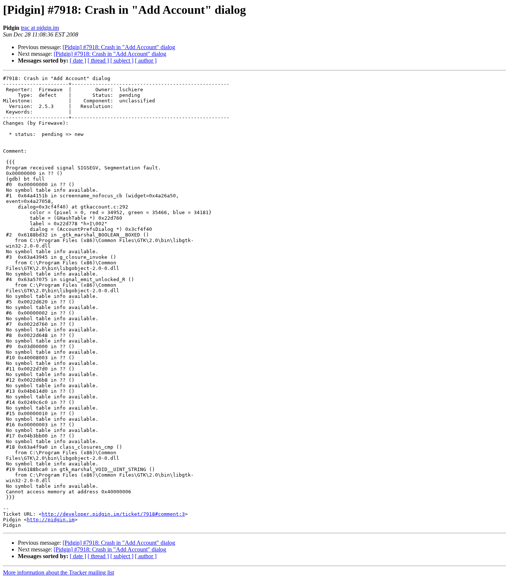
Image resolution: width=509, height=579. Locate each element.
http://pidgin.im (51, 519)
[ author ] (146, 60)
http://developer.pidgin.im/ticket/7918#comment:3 (113, 514)
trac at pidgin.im (40, 28)
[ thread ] (98, 60)
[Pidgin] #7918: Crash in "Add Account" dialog (119, 47)
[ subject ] (121, 60)
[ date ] (78, 60)
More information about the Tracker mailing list (58, 572)
